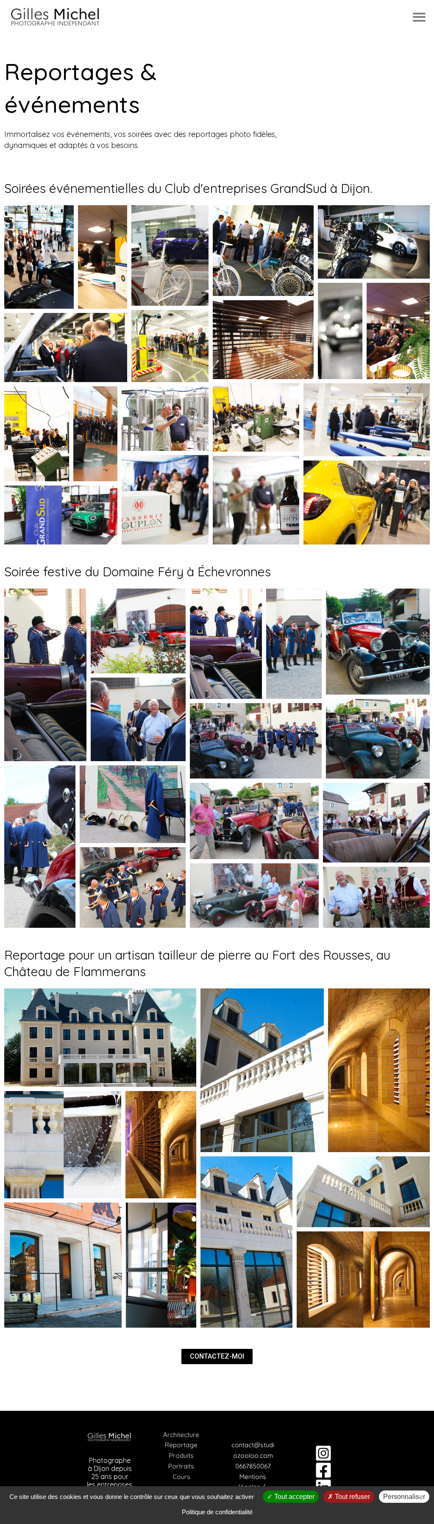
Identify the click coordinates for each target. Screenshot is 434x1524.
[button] (39, 257)
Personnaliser (404, 1496)
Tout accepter (293, 1496)
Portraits (181, 1466)
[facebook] (324, 1470)
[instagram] (324, 1453)
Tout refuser (351, 1496)
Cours (181, 1477)
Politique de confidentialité (217, 1512)
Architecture (181, 1435)
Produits (181, 1455)
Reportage (181, 1445)
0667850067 (253, 1466)
